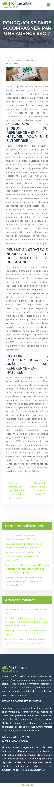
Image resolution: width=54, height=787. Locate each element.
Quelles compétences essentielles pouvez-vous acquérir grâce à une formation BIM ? (24, 581)
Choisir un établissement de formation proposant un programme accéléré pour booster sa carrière (26, 622)
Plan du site (27, 785)
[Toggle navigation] (48, 5)
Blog (11, 57)
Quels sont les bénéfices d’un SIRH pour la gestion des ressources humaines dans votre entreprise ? (27, 569)
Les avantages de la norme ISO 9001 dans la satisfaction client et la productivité (24, 556)
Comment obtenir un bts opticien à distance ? (37, 489)
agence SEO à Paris (21, 243)
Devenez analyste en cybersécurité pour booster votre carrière (16, 490)
